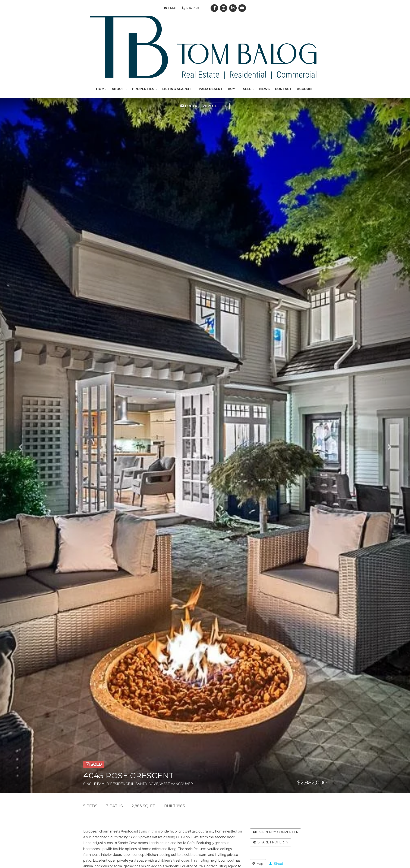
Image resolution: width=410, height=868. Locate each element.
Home (101, 89)
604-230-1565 (196, 8)
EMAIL (173, 8)
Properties (143, 89)
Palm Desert (211, 89)
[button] (24, 445)
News (264, 89)
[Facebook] (215, 8)
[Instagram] (224, 8)
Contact (283, 89)
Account (305, 89)
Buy (232, 89)
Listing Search (177, 89)
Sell (247, 89)
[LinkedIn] (233, 8)
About (118, 89)
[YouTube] (242, 8)
